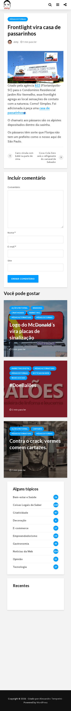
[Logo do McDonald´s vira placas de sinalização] (35, 328)
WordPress (42, 702)
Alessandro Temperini (50, 698)
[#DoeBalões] (35, 388)
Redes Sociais (18, 378)
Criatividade (18, 312)
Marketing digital (21, 368)
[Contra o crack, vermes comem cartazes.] (35, 449)
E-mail (12, 247)
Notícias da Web (41, 373)
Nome (12, 233)
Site (10, 261)
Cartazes (37, 429)
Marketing (34, 312)
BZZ (37, 85)
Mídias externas (18, 19)
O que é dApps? (40, 594)
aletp (16, 41)
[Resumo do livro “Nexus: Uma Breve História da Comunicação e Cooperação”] (20, 612)
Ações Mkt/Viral (20, 308)
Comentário (14, 187)
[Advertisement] (35, 649)
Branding (37, 308)
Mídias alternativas (21, 317)
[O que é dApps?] (20, 597)
